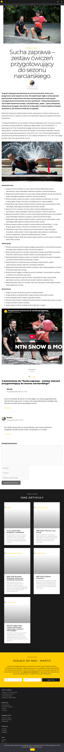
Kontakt (4, 740)
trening (32, 371)
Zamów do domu (6, 718)
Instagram (4, 732)
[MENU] (62, 1)
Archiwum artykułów (7, 707)
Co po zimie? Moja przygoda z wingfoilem (15, 531)
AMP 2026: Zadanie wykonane (43, 577)
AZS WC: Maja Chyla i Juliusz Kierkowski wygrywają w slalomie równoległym (15, 628)
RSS (3, 741)
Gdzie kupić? (5, 721)
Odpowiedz (7, 408)
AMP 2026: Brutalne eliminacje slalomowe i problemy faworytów (15, 578)
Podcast (4, 708)
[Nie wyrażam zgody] (62, 747)
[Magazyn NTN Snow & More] (1, 1)
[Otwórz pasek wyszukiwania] (58, 1)
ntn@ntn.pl (4, 697)
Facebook (4, 730)
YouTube (4, 729)
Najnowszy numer (7, 719)
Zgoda (32, 749)
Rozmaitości (32, 48)
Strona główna (6, 705)
